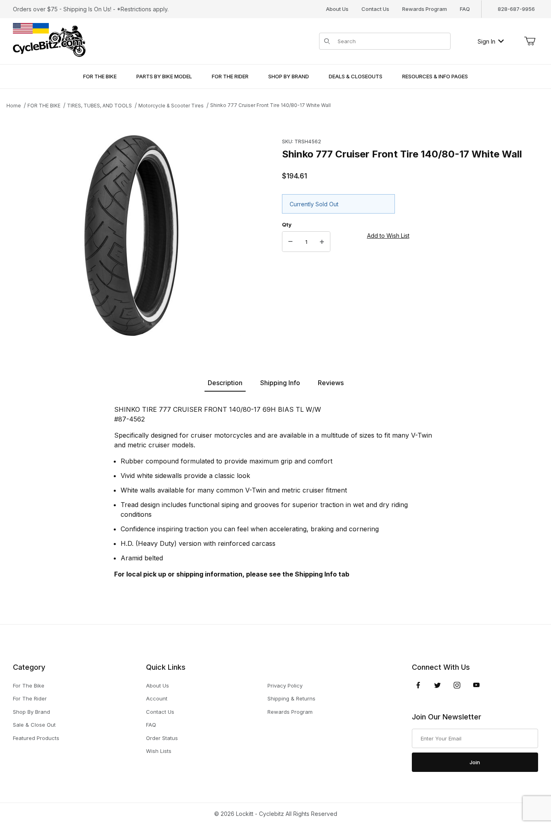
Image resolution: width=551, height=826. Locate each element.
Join (475, 762)
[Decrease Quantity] (290, 242)
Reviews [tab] (331, 383)
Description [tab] (225, 383)
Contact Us (375, 9)
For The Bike (28, 685)
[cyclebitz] (49, 40)
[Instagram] (457, 685)
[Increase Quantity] (322, 242)
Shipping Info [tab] (280, 383)
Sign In (486, 41)
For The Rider (30, 698)
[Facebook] (418, 685)
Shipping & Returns (291, 698)
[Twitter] (437, 685)
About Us (337, 9)
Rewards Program (424, 9)
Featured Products (36, 738)
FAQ (465, 9)
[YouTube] (476, 685)
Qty (287, 224)
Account (156, 698)
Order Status (162, 738)
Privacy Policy (285, 685)
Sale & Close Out (34, 724)
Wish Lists (158, 751)
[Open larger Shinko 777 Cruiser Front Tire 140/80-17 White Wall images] (131, 235)
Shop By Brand (31, 712)
